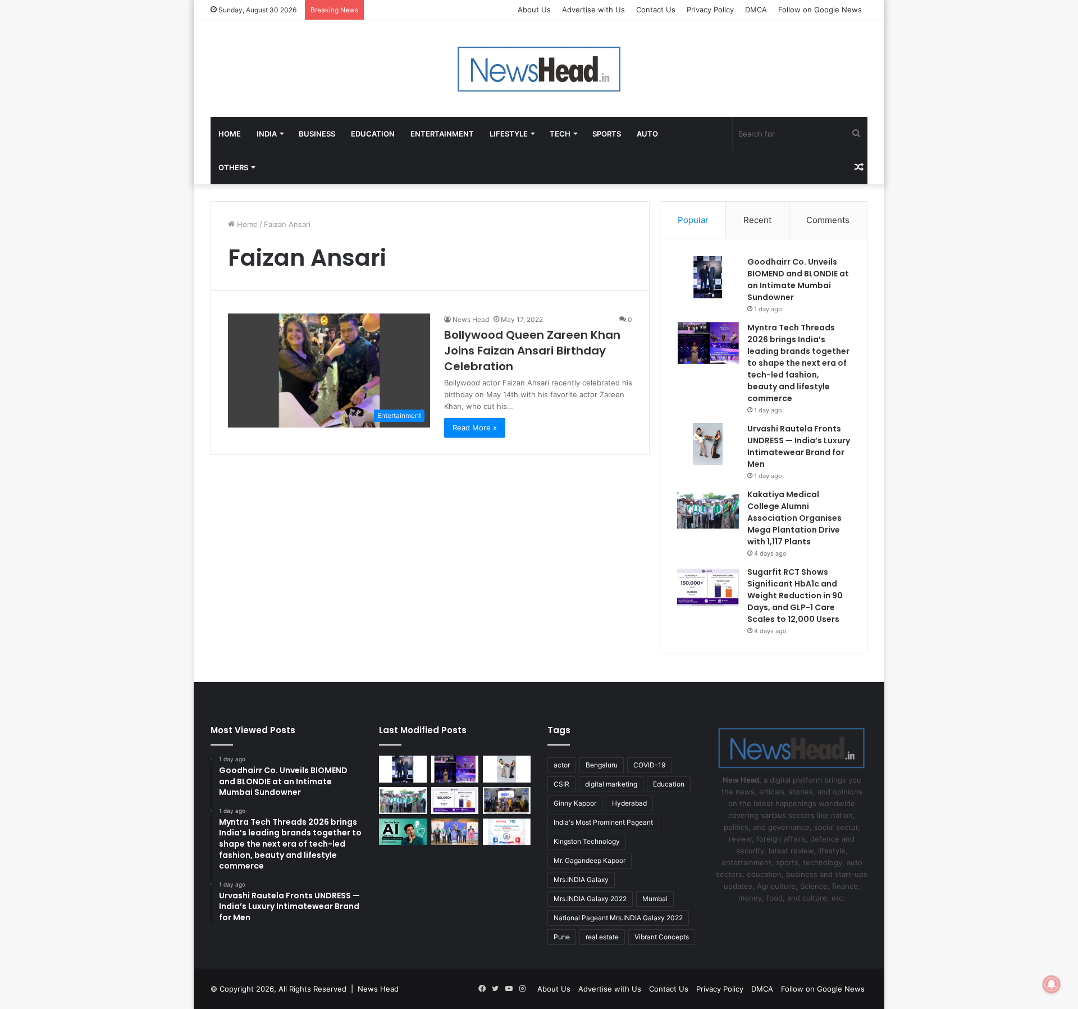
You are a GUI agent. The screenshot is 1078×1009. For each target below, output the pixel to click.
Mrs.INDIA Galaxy (581, 879)
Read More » (475, 427)
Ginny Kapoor (575, 803)
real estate (602, 937)
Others (233, 167)
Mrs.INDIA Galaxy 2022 (590, 898)
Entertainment (442, 133)
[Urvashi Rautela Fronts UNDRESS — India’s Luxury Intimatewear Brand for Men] (708, 444)
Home (229, 133)
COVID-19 (649, 765)
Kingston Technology (587, 841)
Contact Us (655, 9)
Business (317, 133)
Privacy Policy (710, 9)
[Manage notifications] (1052, 984)
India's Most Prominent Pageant (603, 822)
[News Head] (539, 68)
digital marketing (611, 784)
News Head (471, 319)
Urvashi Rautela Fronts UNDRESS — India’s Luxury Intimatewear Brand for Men (798, 446)
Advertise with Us (593, 9)
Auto (647, 133)
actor (562, 765)
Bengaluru (602, 765)
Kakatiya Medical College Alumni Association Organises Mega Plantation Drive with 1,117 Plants (794, 518)
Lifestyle (509, 133)
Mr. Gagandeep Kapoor (589, 860)
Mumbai (655, 898)
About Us (534, 9)
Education (373, 133)
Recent (757, 220)
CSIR (561, 784)
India (267, 133)
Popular (693, 220)
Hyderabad (629, 803)
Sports (606, 133)
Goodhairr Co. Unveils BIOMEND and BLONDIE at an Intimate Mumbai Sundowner (798, 279)
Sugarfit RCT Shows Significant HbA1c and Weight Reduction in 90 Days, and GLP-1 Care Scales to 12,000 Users (795, 595)
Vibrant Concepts (661, 937)
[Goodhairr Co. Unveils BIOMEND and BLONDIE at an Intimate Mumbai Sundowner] (708, 277)
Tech (560, 133)
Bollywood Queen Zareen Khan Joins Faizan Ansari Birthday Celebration (532, 350)
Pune (562, 937)
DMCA (756, 9)
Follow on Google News (820, 9)
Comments (827, 220)
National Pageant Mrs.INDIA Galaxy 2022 (618, 917)
